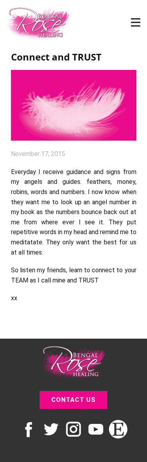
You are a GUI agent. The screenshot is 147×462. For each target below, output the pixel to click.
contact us (73, 399)
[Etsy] (118, 429)
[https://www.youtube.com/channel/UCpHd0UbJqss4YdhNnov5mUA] (96, 429)
